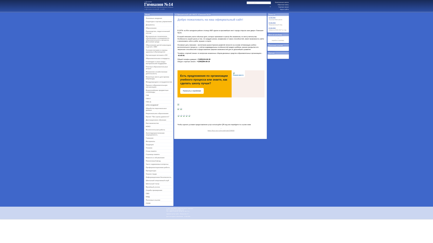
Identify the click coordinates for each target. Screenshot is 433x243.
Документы (150, 25)
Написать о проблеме (192, 91)
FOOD (148, 203)
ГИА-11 (148, 102)
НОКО (148, 126)
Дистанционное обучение (156, 120)
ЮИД (148, 197)
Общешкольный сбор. (276, 25)
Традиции (150, 144)
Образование (151, 28)
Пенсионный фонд (153, 161)
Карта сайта (284, 9)
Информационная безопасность (158, 177)
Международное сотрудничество (159, 82)
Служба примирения (154, 190)
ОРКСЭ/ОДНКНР (152, 105)
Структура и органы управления (159, 21)
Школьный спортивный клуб (157, 180)
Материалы (150, 141)
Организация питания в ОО (156, 55)
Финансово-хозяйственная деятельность (156, 72)
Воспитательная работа (155, 130)
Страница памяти (153, 154)
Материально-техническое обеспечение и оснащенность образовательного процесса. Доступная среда (157, 39)
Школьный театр (152, 184)
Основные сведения (154, 18)
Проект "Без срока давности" (157, 117)
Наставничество (152, 123)
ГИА (147, 95)
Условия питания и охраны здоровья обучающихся (156, 51)
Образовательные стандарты (158, 58)
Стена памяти (151, 151)
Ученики (149, 148)
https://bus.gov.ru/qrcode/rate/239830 (221, 131)
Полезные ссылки (153, 200)
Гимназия (149, 138)
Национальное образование (157, 113)
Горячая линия (283, 7)
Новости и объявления (155, 158)
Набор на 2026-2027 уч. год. (278, 30)
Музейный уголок (153, 187)
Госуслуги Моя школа (275, 19)
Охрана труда (151, 174)
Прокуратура (151, 171)
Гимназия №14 (158, 4)
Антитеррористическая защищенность (155, 134)
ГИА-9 (148, 98)
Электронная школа (282, 2)
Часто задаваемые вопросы (157, 164)
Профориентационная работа (158, 167)
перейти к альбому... (278, 40)
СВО (147, 193)
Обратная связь (283, 5)
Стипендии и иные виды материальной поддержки (156, 62)
